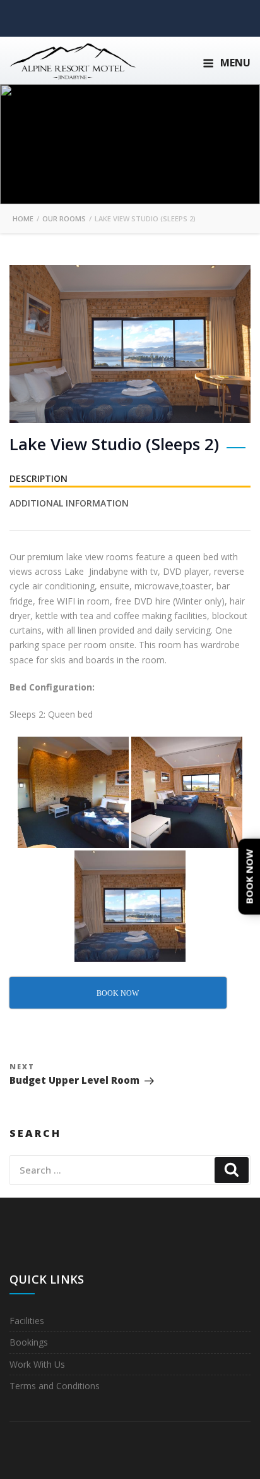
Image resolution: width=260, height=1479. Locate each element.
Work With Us (37, 1364)
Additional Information (69, 503)
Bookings (28, 1342)
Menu (235, 63)
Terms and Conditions (54, 1386)
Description (38, 478)
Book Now (249, 876)
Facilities (26, 1321)
